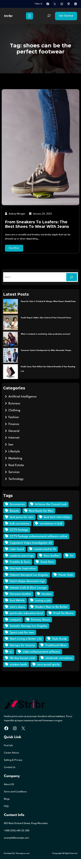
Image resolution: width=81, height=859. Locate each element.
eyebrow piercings (22, 555)
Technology (16, 479)
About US (9, 784)
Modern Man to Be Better (51, 607)
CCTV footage (19, 530)
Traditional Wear (56, 645)
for (72, 555)
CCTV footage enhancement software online (38, 536)
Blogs (7, 799)
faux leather (52, 555)
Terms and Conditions (15, 792)
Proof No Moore (63, 613)
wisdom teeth (18, 664)
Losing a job (43, 600)
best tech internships (57, 517)
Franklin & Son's (20, 562)
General (13, 431)
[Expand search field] (48, 16)
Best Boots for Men (41, 511)
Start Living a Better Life (26, 638)
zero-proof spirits (48, 664)
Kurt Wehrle (17, 600)
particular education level (26, 613)
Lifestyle (14, 451)
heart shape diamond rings (27, 581)
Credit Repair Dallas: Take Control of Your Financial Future (46, 318)
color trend (17, 549)
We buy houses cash (22, 658)
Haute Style (65, 575)
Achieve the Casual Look (51, 504)
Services (14, 472)
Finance (13, 424)
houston (47, 594)
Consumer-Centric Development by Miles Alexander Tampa (46, 350)
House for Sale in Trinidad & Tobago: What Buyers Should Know (48, 301)
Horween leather (20, 594)
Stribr (8, 16)
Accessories (17, 504)
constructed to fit (45, 549)
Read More (14, 248)
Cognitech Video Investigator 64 (31, 543)
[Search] (71, 277)
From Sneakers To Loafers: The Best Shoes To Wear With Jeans (37, 224)
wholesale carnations (59, 658)
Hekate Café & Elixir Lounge (28, 587)
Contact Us (9, 767)
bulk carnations (19, 523)
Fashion (13, 417)
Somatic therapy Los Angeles (28, 626)
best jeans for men (22, 517)
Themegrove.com (23, 853)
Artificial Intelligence (22, 396)
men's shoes (17, 607)
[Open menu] (29, 15)
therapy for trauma (22, 645)
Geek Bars (47, 562)
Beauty (14, 511)
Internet (13, 437)
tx (11, 651)
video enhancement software (41, 651)
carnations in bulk (51, 523)
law (10, 444)
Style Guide (59, 638)
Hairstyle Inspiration (23, 568)
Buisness (14, 403)
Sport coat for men (22, 632)
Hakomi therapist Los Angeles (29, 575)
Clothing (14, 410)
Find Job (8, 745)
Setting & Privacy (13, 760)
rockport (15, 619)
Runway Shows (40, 619)
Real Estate (16, 465)
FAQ (6, 806)
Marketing (15, 458)
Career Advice (11, 753)
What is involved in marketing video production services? (45, 334)
